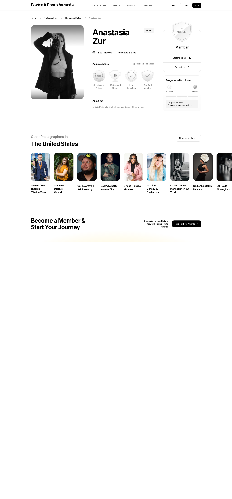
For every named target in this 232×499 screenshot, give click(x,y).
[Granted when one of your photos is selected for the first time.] (131, 76)
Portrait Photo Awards (52, 5)
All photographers (187, 138)
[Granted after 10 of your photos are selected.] (115, 76)
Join (197, 5)
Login (185, 5)
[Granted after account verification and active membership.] (147, 76)
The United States (126, 52)
